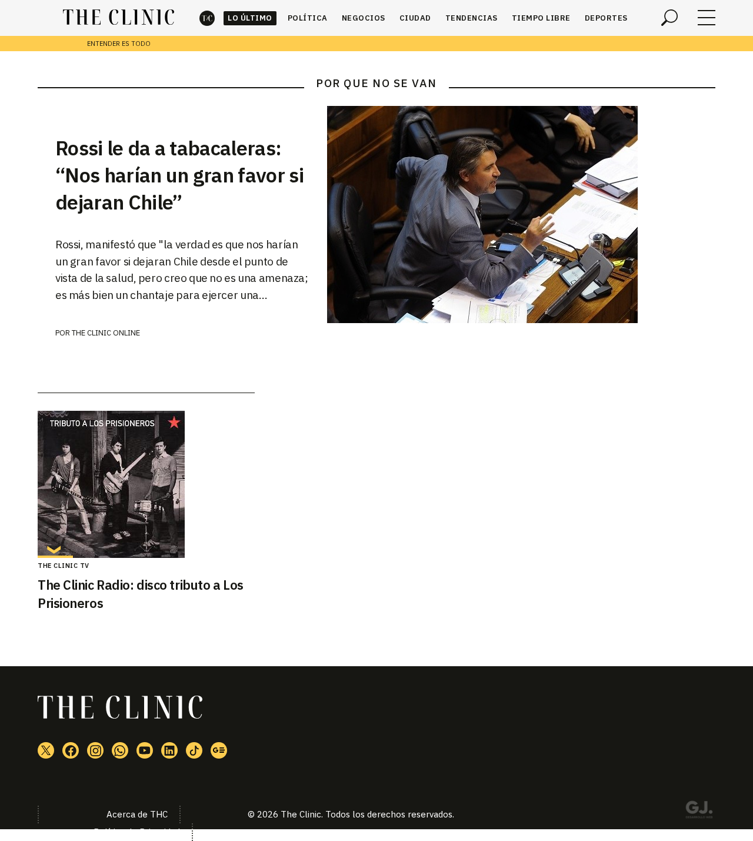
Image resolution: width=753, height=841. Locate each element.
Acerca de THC (137, 814)
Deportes (606, 18)
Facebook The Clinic (70, 750)
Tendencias (471, 18)
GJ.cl (699, 811)
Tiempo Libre (541, 18)
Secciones (706, 17)
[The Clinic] (118, 17)
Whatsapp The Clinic (120, 750)
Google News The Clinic (219, 750)
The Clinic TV (63, 565)
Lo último (250, 18)
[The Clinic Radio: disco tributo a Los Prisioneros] (146, 484)
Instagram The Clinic (95, 750)
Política (308, 18)
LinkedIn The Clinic (169, 750)
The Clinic (207, 18)
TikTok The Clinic (194, 750)
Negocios (363, 18)
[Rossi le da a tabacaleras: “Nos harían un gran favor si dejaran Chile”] (521, 214)
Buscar (669, 17)
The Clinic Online (106, 333)
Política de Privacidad (137, 831)
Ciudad (415, 18)
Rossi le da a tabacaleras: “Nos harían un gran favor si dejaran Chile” (179, 175)
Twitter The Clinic (46, 750)
